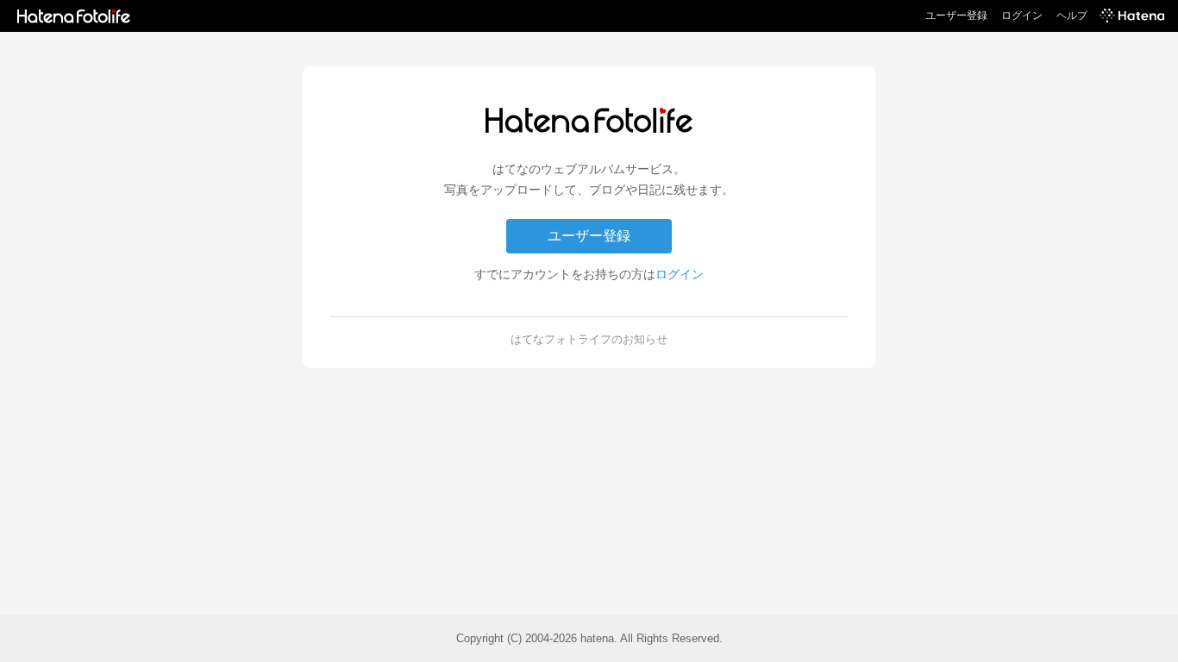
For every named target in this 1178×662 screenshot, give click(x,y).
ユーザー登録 (956, 15)
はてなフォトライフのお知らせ (589, 339)
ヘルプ (1071, 15)
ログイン (1022, 15)
